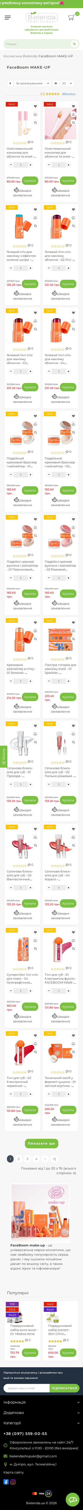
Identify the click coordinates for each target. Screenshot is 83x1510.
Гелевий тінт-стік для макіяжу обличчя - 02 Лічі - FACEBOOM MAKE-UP (59, 260)
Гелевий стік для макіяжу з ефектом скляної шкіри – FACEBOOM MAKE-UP (21, 260)
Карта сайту (13, 1472)
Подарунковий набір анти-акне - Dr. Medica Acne (24, 1329)
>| (54, 1159)
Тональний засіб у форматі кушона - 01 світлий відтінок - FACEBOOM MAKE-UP (60, 1086)
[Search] (74, 44)
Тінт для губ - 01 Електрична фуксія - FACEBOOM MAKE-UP (60, 980)
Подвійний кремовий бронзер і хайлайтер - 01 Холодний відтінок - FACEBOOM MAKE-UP (22, 468)
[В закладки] (35, 106)
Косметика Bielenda (20, 56)
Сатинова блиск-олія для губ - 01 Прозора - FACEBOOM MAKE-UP (21, 776)
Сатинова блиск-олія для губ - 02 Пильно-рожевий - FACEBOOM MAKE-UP (59, 776)
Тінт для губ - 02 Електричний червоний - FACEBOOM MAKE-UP (21, 1086)
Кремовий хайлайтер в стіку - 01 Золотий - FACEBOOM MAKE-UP (21, 673)
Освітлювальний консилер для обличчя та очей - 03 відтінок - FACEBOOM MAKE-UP (59, 158)
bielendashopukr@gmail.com (33, 1456)
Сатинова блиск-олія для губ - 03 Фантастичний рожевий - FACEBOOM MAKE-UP (21, 881)
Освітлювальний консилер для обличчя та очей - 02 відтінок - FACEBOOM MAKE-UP (21, 158)
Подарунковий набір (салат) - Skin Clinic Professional (60, 1331)
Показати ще (41, 1143)
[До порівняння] (35, 114)
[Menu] (7, 17)
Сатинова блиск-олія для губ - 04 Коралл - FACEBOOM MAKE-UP (59, 879)
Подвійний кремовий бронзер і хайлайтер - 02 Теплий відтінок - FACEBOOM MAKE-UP (60, 468)
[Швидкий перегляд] (35, 122)
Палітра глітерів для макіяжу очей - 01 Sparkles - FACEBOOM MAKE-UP (60, 673)
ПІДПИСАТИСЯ (64, 1388)
